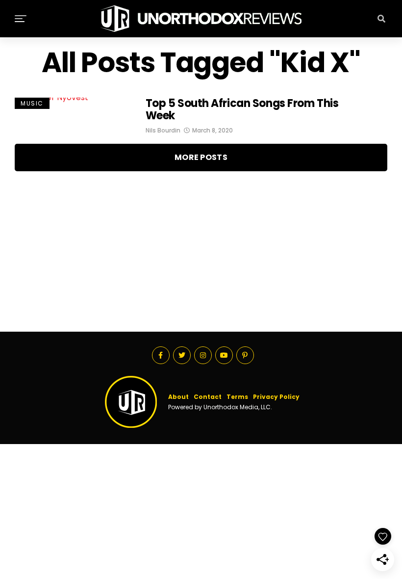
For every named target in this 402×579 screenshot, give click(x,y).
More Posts (201, 157)
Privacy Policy (276, 397)
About (178, 397)
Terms (237, 397)
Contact (208, 397)
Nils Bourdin (163, 130)
